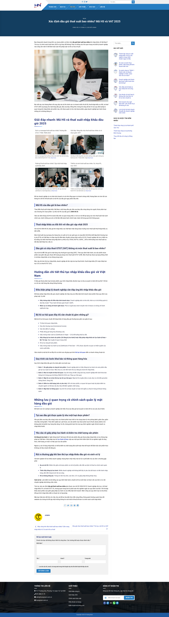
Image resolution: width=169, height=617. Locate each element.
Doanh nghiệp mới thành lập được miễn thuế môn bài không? (126, 81)
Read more (53, 157)
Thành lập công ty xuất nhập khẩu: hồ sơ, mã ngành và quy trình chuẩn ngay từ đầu (126, 56)
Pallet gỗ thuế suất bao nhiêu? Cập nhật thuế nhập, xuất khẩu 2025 (51, 165)
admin (94, 27)
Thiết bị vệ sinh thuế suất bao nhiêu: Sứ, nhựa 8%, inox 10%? (86, 165)
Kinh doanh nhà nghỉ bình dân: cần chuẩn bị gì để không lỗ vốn (127, 103)
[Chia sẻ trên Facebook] (65, 505)
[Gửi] (133, 2)
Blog (84, 18)
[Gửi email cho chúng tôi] (110, 602)
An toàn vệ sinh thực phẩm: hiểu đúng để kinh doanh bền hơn (126, 64)
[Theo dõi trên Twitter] (86, 2)
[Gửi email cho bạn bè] (71, 505)
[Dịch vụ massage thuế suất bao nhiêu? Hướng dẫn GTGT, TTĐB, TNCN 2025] (51, 146)
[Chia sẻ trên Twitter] (68, 505)
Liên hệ (102, 7)
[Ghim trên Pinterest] (74, 505)
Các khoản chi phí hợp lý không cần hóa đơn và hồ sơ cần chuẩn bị (126, 96)
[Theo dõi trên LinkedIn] (117, 602)
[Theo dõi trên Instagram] (84, 2)
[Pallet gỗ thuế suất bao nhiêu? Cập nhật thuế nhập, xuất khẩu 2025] (51, 179)
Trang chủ (52, 7)
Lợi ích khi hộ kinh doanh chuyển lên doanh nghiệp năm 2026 (126, 111)
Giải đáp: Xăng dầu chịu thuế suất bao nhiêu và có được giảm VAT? (86, 132)
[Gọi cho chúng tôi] (114, 602)
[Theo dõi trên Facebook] (82, 2)
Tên (38, 558)
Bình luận (40, 543)
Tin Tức (72, 7)
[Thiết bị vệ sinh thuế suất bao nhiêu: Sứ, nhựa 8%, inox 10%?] (87, 179)
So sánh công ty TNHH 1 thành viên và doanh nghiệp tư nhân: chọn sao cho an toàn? (126, 73)
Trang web (88, 558)
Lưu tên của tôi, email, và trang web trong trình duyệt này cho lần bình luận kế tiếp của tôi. (64, 566)
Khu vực (92, 7)
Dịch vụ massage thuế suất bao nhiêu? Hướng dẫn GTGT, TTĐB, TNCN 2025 (51, 132)
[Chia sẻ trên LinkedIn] (77, 505)
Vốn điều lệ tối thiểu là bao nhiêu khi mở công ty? (126, 88)
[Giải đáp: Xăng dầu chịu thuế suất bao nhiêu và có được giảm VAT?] (87, 146)
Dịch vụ (62, 7)
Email (63, 558)
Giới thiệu (82, 7)
